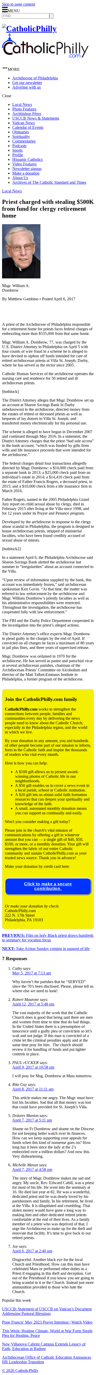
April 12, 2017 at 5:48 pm (33, 1004)
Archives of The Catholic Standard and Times (49, 182)
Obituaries (20, 132)
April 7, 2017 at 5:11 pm (32, 1120)
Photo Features (24, 109)
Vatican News (23, 123)
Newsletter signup (26, 168)
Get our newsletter (27, 82)
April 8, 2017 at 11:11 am (33, 1089)
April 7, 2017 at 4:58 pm (32, 1169)
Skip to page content (18, 4)
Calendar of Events (27, 127)
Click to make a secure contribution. (48, 886)
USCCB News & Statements (35, 118)
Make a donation (25, 173)
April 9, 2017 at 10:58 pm (33, 1067)
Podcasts (19, 146)
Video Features (24, 164)
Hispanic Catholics (27, 159)
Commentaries (24, 141)
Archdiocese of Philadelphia (35, 78)
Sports (17, 150)
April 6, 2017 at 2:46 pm (32, 1251)
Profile (17, 155)
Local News (22, 104)
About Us (20, 178)
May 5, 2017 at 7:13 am (31, 973)
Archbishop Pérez (26, 113)
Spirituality (21, 136)
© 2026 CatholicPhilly (20, 1370)
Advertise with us (26, 87)
